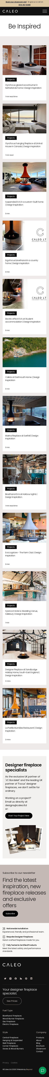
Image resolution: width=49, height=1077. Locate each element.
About (39, 1040)
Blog (38, 1043)
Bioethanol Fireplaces (12, 1015)
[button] (45, 11)
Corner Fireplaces (10, 1046)
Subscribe (10, 913)
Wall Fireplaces (9, 1043)
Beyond (29, 1069)
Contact (39, 1051)
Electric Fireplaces (10, 1024)
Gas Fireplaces (9, 1021)
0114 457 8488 (24, 5)
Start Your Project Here (18, 815)
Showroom (41, 1048)
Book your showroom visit (16, 2)
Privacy (6, 1062)
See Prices (12, 1001)
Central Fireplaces (10, 1037)
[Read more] (24, 73)
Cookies (14, 1062)
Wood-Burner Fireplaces (13, 1018)
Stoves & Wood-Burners (13, 1048)
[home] (10, 11)
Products (40, 1037)
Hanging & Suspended (12, 1040)
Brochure (40, 1046)
